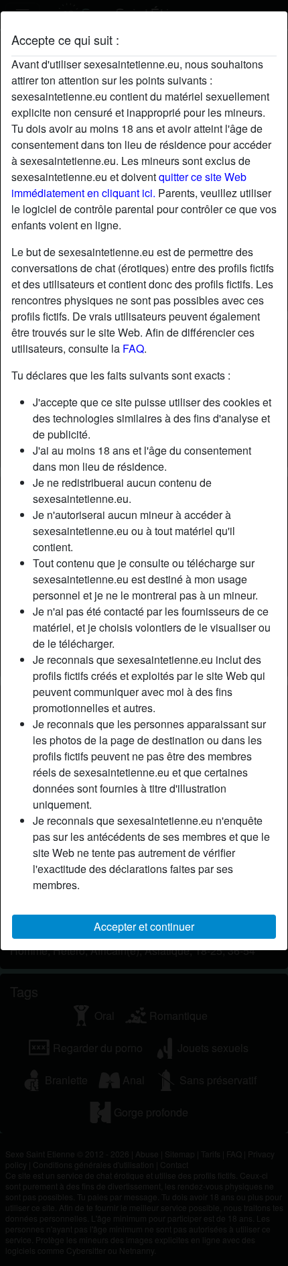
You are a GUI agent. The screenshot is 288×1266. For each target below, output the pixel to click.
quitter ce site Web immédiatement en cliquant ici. (128, 184)
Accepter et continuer (144, 926)
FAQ (133, 348)
